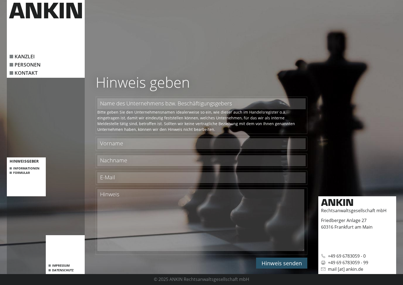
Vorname (111, 143)
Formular (21, 173)
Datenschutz (62, 270)
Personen (28, 64)
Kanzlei (25, 56)
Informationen (26, 168)
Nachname (113, 160)
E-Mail (107, 177)
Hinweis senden (282, 263)
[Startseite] (45, 10)
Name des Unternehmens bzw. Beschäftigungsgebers (166, 103)
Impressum (61, 265)
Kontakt (26, 73)
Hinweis (109, 194)
